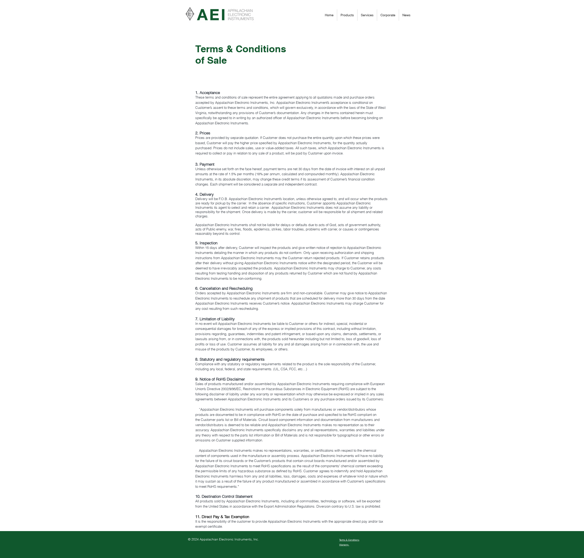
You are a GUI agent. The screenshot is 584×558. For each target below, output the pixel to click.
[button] (347, 15)
